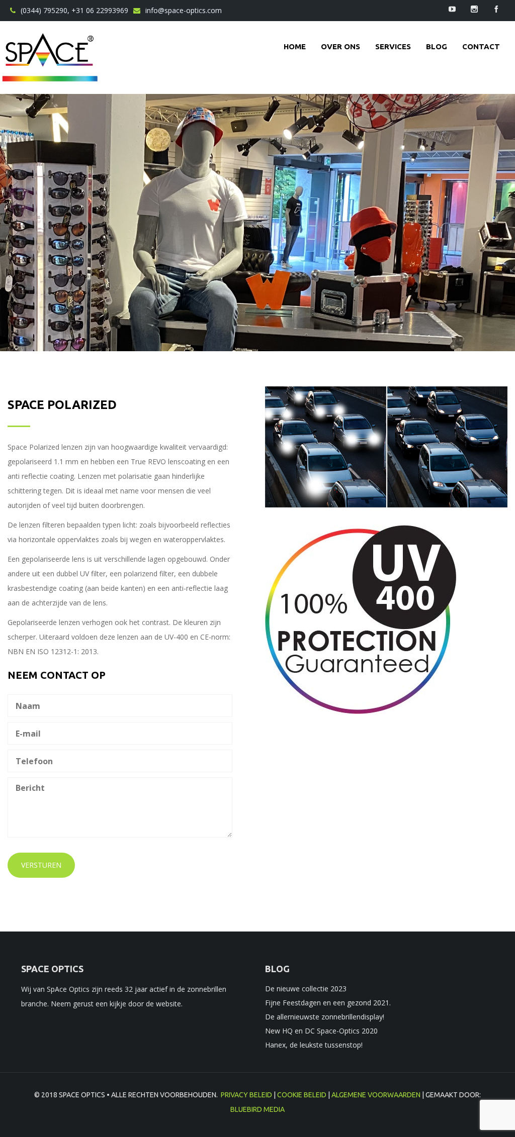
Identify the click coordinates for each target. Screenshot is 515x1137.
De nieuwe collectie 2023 (306, 988)
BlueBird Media (257, 1109)
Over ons (340, 46)
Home (295, 46)
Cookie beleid (301, 1095)
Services (393, 46)
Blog (436, 46)
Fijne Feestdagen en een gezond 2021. (328, 1002)
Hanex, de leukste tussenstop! (314, 1045)
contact (481, 46)
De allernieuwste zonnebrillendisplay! (324, 1016)
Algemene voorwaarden (375, 1095)
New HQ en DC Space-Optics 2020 (321, 1031)
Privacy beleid (246, 1095)
